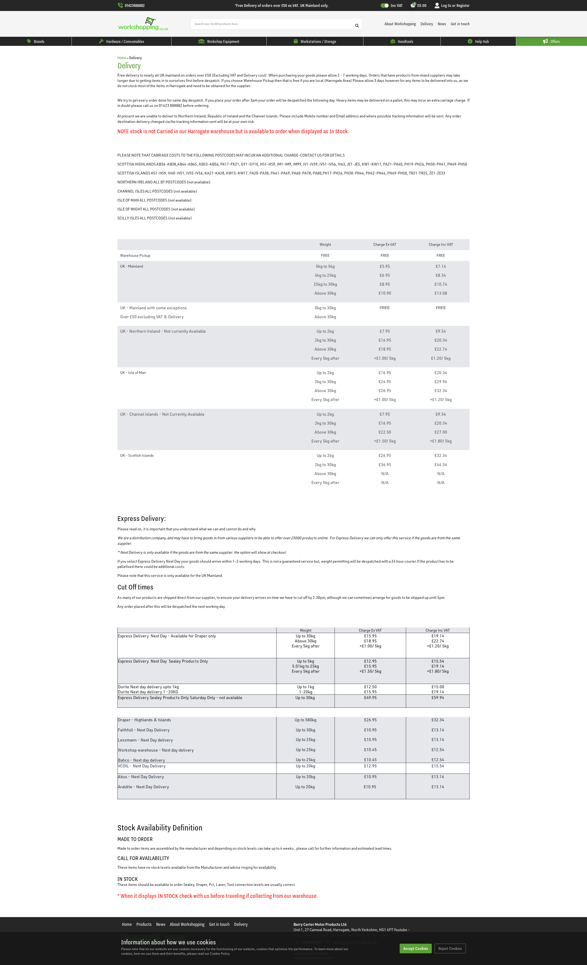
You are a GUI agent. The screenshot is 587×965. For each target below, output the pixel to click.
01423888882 (135, 5)
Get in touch (460, 23)
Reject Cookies (450, 948)
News (442, 23)
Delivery (427, 23)
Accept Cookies (415, 948)
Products (144, 924)
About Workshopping (400, 23)
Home (121, 57)
